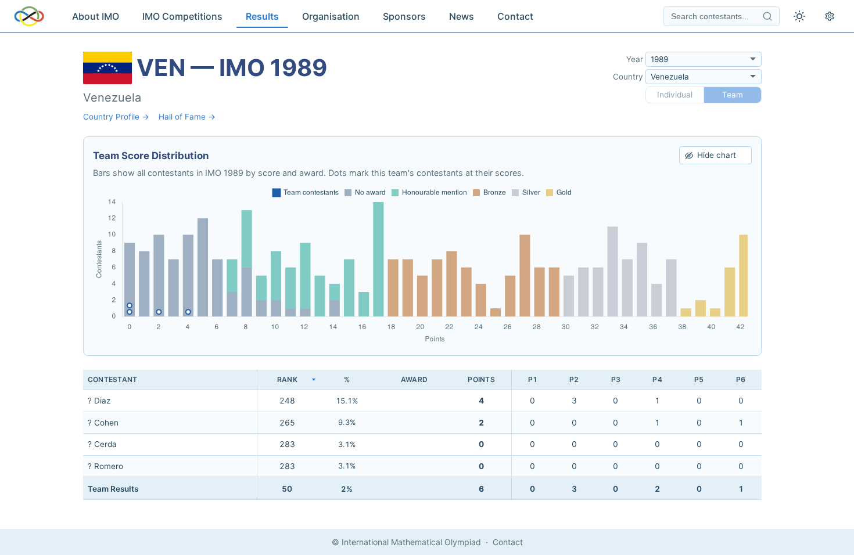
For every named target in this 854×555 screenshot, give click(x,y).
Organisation (331, 16)
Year (634, 59)
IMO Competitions (182, 16)
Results (262, 16)
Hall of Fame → (187, 116)
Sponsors (404, 16)
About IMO (95, 16)
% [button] (347, 379)
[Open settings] (829, 16)
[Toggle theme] (799, 16)
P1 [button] (532, 379)
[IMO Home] (29, 16)
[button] (287, 380)
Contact (515, 16)
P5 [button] (699, 379)
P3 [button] (615, 379)
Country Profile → (116, 116)
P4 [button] (657, 379)
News (461, 16)
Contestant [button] (112, 379)
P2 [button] (574, 379)
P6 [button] (740, 379)
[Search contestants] (767, 16)
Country (628, 76)
